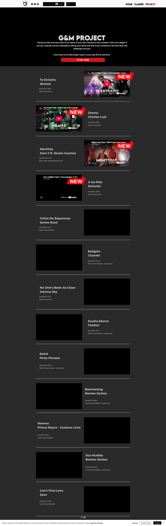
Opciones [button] (135, 523)
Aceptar (157, 523)
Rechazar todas (146, 523)
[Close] (164, 522)
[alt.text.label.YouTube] (38, 4)
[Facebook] (32, 4)
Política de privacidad (96, 523)
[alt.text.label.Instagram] (35, 4)
